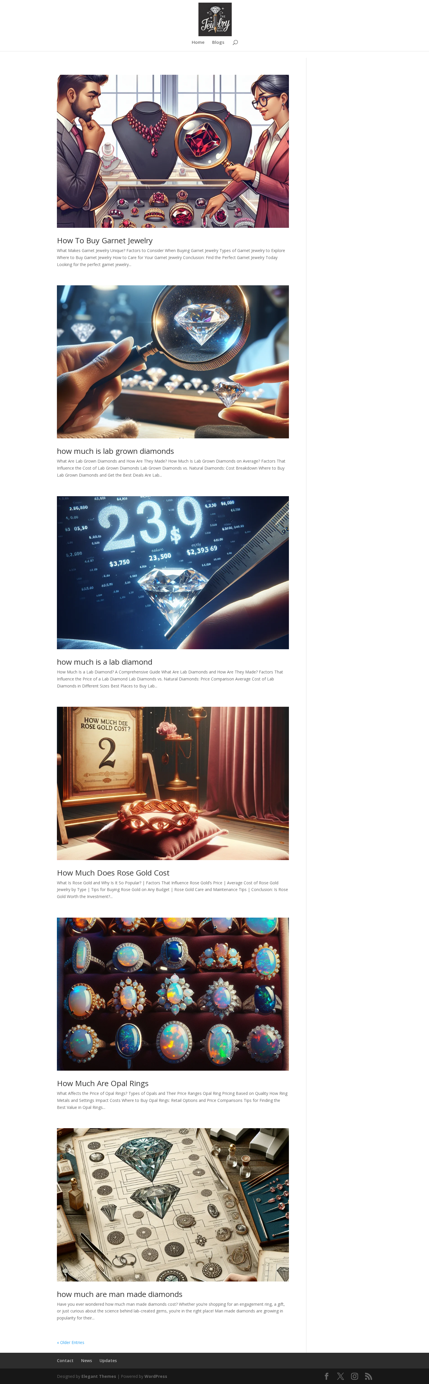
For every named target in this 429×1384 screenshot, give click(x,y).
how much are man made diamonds (119, 1294)
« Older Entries (70, 1342)
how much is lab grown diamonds (115, 451)
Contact (65, 1360)
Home (198, 42)
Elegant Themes (98, 1376)
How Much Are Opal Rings (103, 1083)
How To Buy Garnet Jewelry (105, 240)
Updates (108, 1360)
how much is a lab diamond (104, 662)
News (86, 1360)
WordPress (155, 1376)
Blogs (218, 42)
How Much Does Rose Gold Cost (113, 872)
